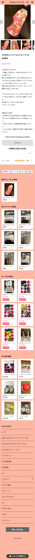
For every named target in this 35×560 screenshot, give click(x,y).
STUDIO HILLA (7, 508)
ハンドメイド (5, 479)
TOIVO (4, 514)
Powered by (15, 541)
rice (3, 502)
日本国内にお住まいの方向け (17, 148)
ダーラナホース (6, 455)
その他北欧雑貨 (6, 461)
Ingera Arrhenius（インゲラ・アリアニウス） (15, 438)
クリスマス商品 (6, 485)
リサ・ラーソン (6, 491)
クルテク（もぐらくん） (8, 497)
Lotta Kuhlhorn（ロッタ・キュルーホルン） (14, 444)
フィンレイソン (6, 520)
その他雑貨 (5, 467)
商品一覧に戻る (17, 530)
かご (3, 473)
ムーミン (4, 432)
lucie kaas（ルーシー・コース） (11, 449)
